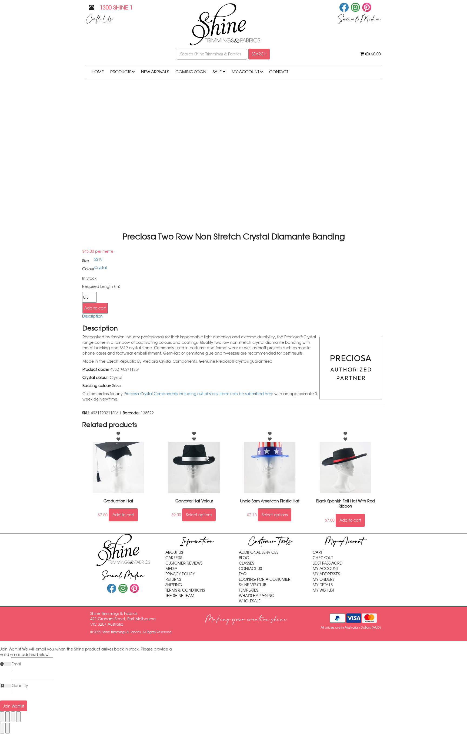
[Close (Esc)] (18, 716)
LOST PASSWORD (327, 563)
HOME (98, 71)
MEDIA (171, 568)
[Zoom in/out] (2, 716)
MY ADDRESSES (326, 574)
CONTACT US (250, 568)
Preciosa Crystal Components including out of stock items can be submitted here (198, 393)
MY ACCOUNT (246, 71)
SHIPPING (173, 584)
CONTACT (278, 71)
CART (317, 552)
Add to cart (95, 308)
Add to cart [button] (123, 514)
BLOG (244, 557)
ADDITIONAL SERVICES (258, 552)
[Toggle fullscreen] (7, 716)
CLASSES (246, 563)
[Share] (13, 716)
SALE (218, 71)
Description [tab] (92, 316)
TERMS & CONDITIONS (185, 590)
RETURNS (173, 579)
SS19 (98, 259)
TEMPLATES (248, 590)
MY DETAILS (323, 584)
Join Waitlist (13, 706)
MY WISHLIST (323, 590)
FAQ (242, 574)
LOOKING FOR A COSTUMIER (265, 579)
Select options (199, 514)
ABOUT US (174, 552)
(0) (372, 54)
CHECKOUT (323, 557)
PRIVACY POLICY (180, 574)
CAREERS (173, 557)
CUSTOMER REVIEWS (183, 563)
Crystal (100, 267)
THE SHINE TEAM (179, 595)
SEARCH (259, 54)
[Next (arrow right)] (7, 728)
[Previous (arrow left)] (2, 728)
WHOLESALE (250, 601)
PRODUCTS (121, 71)
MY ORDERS (323, 579)
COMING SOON (190, 71)
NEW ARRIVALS (155, 71)
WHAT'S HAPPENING (256, 595)
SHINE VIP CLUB (252, 584)
